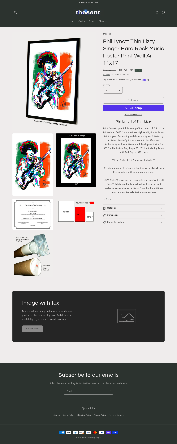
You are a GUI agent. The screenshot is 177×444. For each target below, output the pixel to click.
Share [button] (108, 199)
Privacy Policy (100, 415)
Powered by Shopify (94, 437)
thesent (84, 437)
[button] (15, 12)
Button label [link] (32, 328)
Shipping (106, 75)
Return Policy (68, 415)
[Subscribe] (110, 391)
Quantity (106, 85)
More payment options (133, 115)
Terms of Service (116, 415)
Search (57, 415)
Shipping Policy (84, 415)
